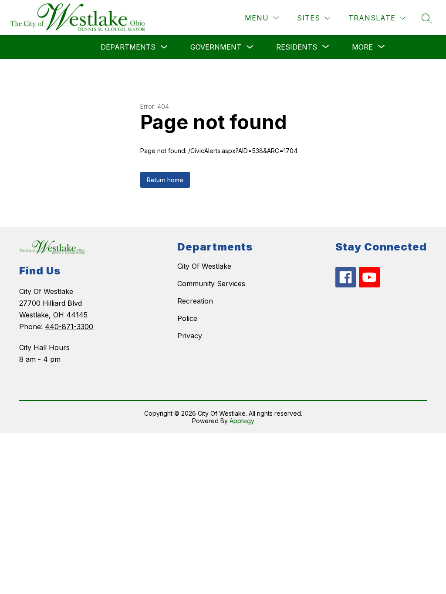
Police (187, 318)
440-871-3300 (69, 326)
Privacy (189, 335)
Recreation (195, 301)
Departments (128, 47)
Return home (165, 180)
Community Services (211, 283)
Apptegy (242, 420)
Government (215, 47)
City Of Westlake (204, 266)
